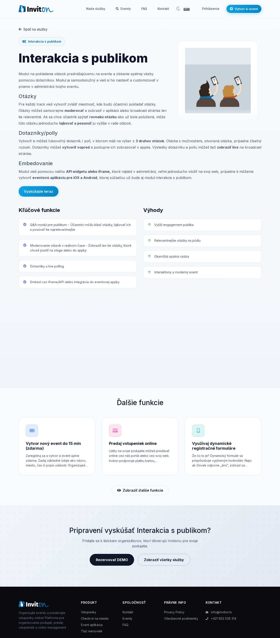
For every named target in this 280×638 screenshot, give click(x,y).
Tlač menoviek (91, 631)
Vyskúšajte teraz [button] (38, 191)
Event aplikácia (92, 625)
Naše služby (95, 8)
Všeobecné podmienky (181, 618)
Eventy (125, 8)
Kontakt (163, 8)
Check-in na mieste (94, 618)
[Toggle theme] (178, 8)
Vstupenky (88, 612)
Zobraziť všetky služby (164, 560)
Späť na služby (35, 29)
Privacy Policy (174, 612)
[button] (187, 9)
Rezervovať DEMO (112, 560)
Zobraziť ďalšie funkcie (143, 490)
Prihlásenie (210, 8)
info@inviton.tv (221, 612)
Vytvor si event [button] (246, 9)
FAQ (144, 8)
